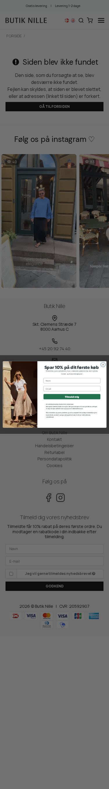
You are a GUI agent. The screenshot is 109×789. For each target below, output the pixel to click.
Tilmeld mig (72, 397)
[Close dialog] (103, 364)
